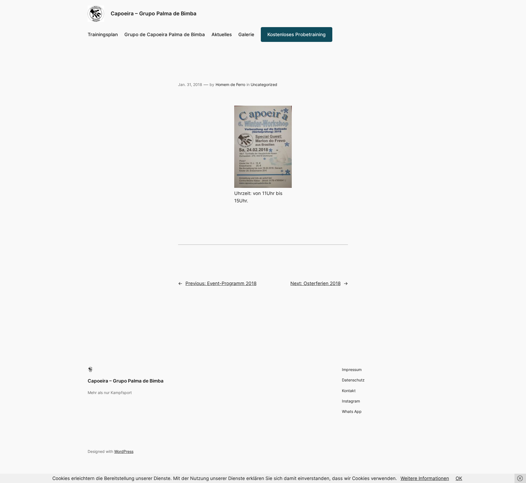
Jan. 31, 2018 (190, 84)
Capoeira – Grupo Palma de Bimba (126, 381)
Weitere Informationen (425, 478)
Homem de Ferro (230, 84)
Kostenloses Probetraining (296, 34)
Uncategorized (264, 84)
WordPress (123, 451)
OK (459, 478)
